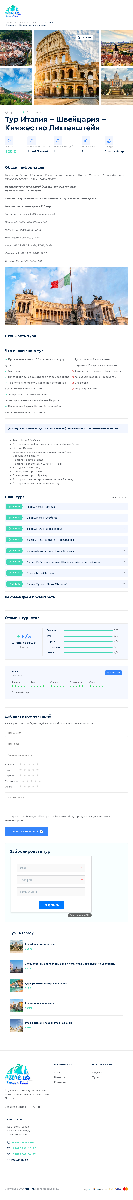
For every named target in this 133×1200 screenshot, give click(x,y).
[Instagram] (34, 1107)
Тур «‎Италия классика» (40, 1003)
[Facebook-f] (29, 1107)
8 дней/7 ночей (37, 151)
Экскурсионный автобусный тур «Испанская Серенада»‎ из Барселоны (70, 963)
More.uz (29, 1189)
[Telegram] (39, 1107)
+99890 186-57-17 (22, 1142)
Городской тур (114, 151)
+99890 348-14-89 (23, 1154)
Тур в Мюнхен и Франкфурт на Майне (48, 1023)
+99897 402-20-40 (23, 1148)
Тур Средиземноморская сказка (46, 983)
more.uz (16, 671)
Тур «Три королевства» (40, 944)
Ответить (115, 673)
